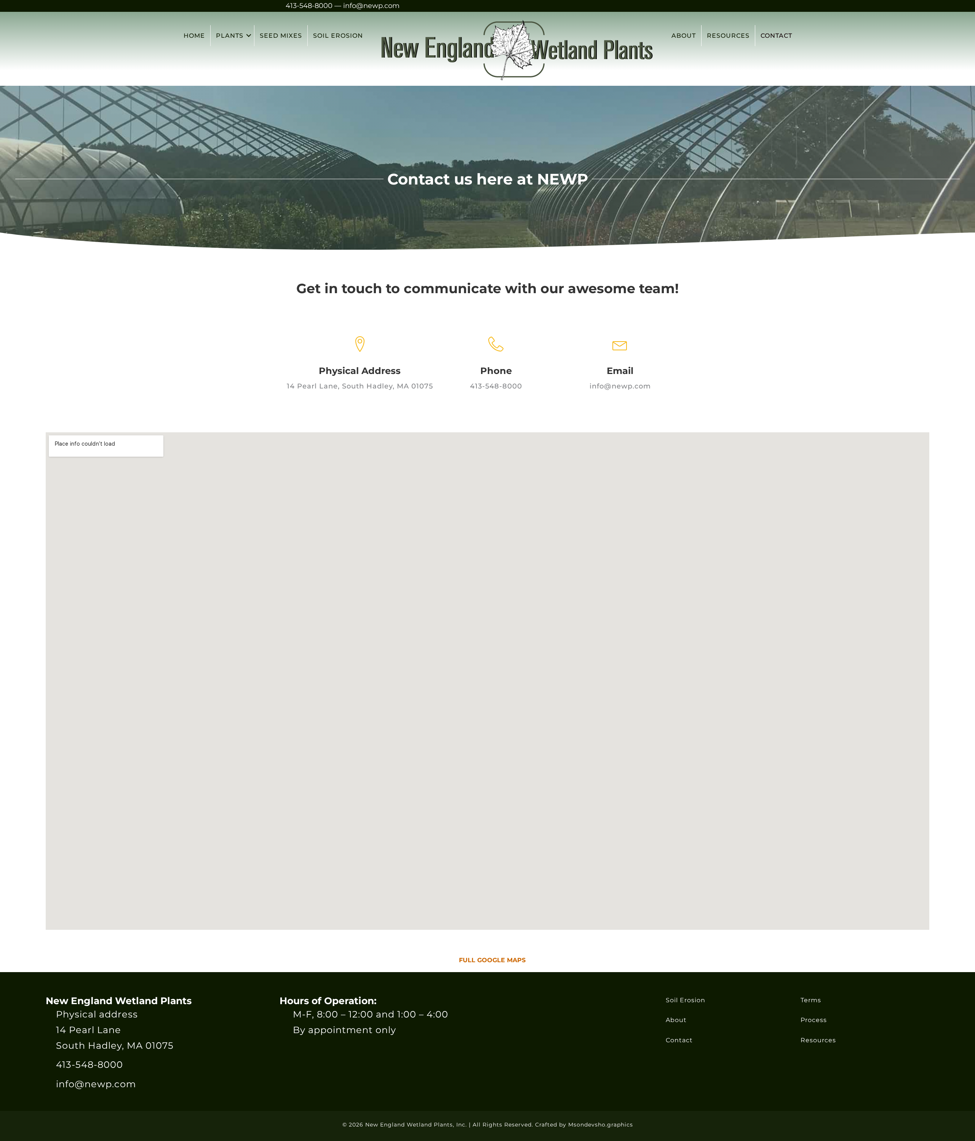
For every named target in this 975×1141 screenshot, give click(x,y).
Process (814, 1020)
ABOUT (683, 35)
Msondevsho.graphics (600, 1124)
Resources (818, 1040)
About (676, 1020)
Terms (811, 1000)
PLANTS (229, 35)
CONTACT (776, 35)
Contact (679, 1040)
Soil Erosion (685, 1000)
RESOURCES (728, 35)
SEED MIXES (281, 35)
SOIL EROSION (338, 35)
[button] (248, 35)
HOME (194, 35)
